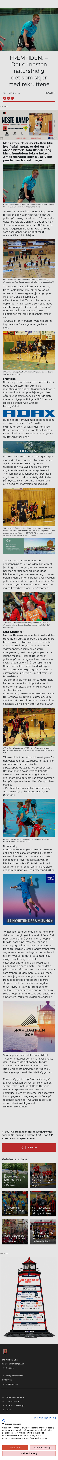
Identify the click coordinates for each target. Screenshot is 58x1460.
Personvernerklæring (45, 1417)
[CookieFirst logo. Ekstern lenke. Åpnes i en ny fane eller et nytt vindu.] (3, 1420)
